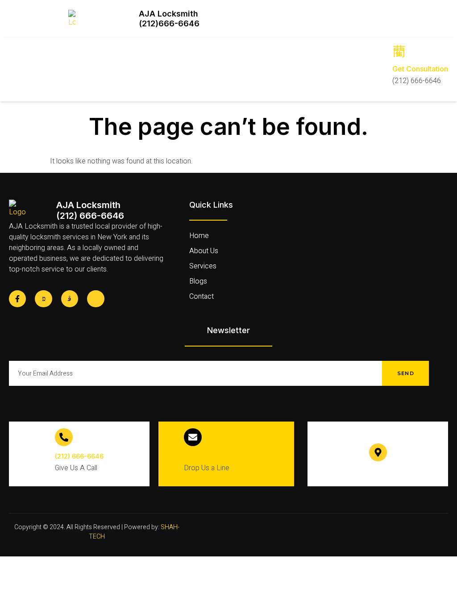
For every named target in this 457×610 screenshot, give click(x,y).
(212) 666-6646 (79, 456)
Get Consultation (420, 68)
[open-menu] (14, 68)
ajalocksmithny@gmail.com (226, 456)
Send (405, 373)
